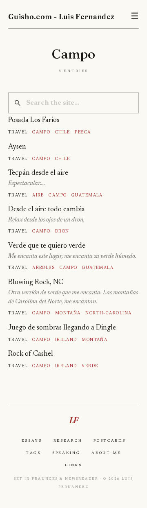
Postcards (109, 440)
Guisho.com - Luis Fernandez (61, 16)
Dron (62, 231)
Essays (32, 440)
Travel (18, 132)
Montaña (68, 313)
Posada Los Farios (33, 120)
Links (73, 465)
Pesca (83, 132)
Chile (62, 132)
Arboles (43, 267)
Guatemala (87, 195)
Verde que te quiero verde (46, 246)
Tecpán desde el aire (38, 173)
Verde (90, 366)
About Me (106, 453)
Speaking (66, 453)
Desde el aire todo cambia (46, 209)
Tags (33, 453)
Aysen (17, 147)
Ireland (66, 339)
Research (67, 440)
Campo (41, 132)
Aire (38, 195)
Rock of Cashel (30, 354)
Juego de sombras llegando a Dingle (62, 328)
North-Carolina (108, 313)
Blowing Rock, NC (35, 282)
